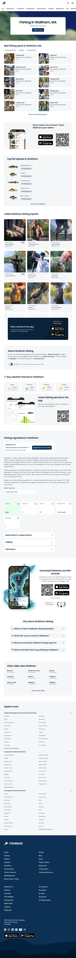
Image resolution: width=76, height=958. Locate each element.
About (6, 852)
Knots (41, 859)
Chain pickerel (31, 50)
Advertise (7, 866)
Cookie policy (43, 869)
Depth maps (8, 903)
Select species (9, 488)
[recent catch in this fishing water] (15, 234)
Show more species (38, 204)
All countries (43, 887)
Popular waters (44, 862)
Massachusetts (34, 26)
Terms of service (10, 872)
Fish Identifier (9, 897)
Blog (40, 856)
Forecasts (7, 893)
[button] (12, 508)
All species (42, 897)
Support (7, 859)
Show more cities (38, 691)
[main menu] (73, 3)
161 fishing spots (26, 199)
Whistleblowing (9, 876)
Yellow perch (24, 188)
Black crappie (24, 195)
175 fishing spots (26, 184)
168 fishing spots (26, 191)
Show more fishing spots (38, 114)
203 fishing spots (26, 176)
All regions (42, 890)
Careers (7, 856)
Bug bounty (43, 866)
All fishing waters (45, 900)
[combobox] (5, 492)
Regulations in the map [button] (42, 447)
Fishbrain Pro (8, 887)
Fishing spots (8, 900)
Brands (41, 852)
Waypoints (7, 910)
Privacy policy (9, 869)
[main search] (68, 3)
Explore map (38, 30)
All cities (42, 893)
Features (7, 890)
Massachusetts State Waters (17, 447)
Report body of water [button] (11, 879)
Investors (7, 862)
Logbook (7, 907)
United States (42, 26)
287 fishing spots (26, 168)
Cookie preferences (46, 872)
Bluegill (21, 50)
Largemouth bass (11, 50)
